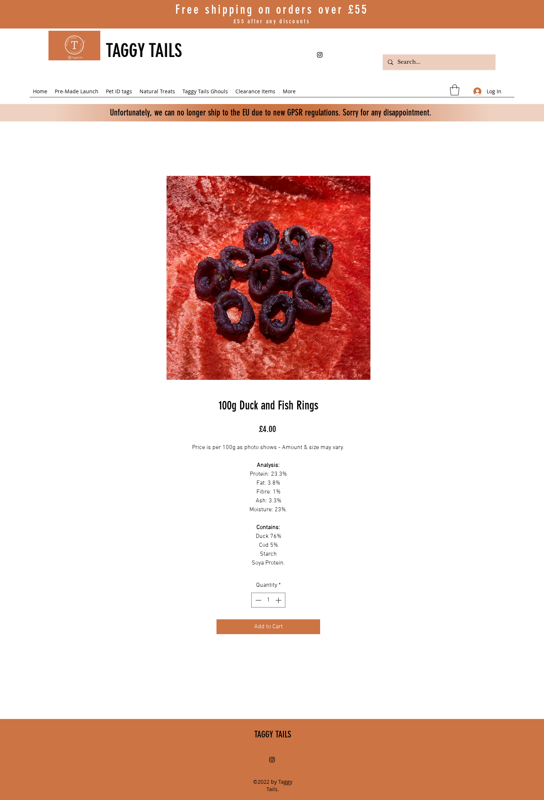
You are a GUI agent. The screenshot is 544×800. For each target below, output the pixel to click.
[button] (454, 90)
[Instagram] (319, 54)
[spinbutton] (268, 600)
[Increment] (279, 600)
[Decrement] (257, 600)
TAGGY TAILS (144, 50)
